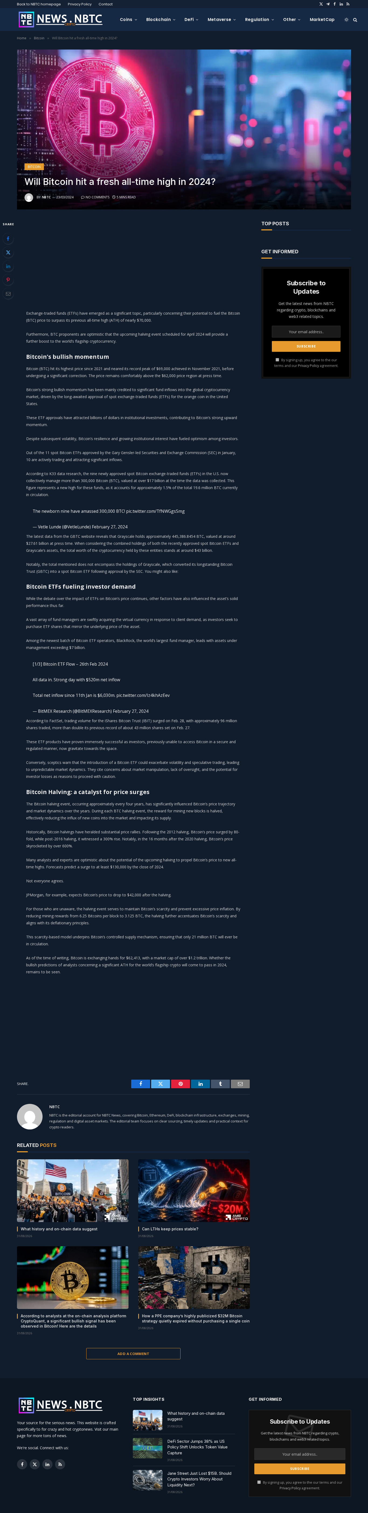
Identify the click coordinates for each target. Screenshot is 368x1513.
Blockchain (158, 19)
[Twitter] (8, 252)
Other (289, 19)
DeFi (189, 19)
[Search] (354, 19)
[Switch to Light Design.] (346, 19)
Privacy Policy (80, 4)
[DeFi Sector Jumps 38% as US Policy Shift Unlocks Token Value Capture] (147, 1448)
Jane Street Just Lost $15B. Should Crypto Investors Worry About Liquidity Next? (199, 1479)
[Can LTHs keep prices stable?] (194, 1190)
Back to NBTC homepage (39, 4)
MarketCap (322, 19)
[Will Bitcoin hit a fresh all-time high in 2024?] (184, 129)
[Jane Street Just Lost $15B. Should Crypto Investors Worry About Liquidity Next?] (147, 1480)
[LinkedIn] (8, 266)
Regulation (257, 19)
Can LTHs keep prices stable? (170, 1229)
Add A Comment (133, 1353)
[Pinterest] (8, 279)
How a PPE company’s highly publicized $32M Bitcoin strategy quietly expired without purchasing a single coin (196, 1318)
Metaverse (219, 19)
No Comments (97, 197)
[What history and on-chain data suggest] (73, 1190)
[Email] (8, 293)
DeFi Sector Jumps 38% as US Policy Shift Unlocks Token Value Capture (197, 1447)
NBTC (46, 197)
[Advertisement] (133, 258)
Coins (126, 19)
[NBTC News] (64, 19)
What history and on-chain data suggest (59, 1229)
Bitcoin (34, 166)
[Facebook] (8, 238)
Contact (106, 4)
